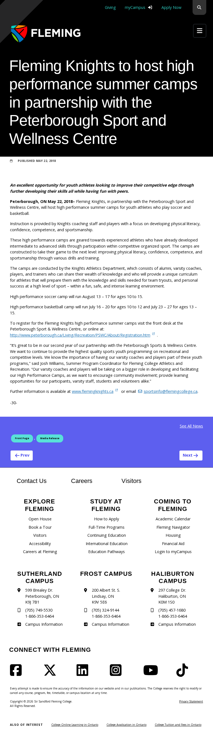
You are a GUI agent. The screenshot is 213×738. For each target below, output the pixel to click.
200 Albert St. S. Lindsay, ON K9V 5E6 (106, 596)
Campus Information (44, 624)
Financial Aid (173, 543)
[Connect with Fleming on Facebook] (17, 673)
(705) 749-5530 (38, 610)
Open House (40, 518)
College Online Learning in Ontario (74, 725)
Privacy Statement (191, 701)
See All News (191, 426)
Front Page (22, 438)
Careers (87, 480)
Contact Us (32, 480)
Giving (110, 7)
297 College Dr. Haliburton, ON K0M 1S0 (172, 596)
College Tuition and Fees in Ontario (178, 725)
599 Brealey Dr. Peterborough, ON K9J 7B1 (42, 596)
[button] (199, 7)
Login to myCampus (173, 551)
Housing (173, 535)
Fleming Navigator (173, 527)
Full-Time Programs (106, 527)
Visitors (131, 480)
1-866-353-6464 (39, 616)
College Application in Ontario (126, 725)
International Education (107, 543)
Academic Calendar (173, 518)
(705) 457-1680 (172, 610)
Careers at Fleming (40, 551)
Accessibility (40, 543)
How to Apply (106, 518)
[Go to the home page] (45, 34)
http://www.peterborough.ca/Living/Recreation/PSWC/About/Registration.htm (80, 335)
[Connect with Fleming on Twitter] (51, 673)
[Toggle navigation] (199, 30)
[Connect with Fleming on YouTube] (152, 673)
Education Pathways (106, 551)
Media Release (49, 438)
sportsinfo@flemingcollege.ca (170, 391)
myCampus (135, 7)
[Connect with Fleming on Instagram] (117, 673)
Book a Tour (40, 527)
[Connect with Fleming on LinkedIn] (84, 673)
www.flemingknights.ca (92, 391)
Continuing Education (106, 535)
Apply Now (171, 7)
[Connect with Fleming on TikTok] (183, 673)
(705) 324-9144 (105, 610)
